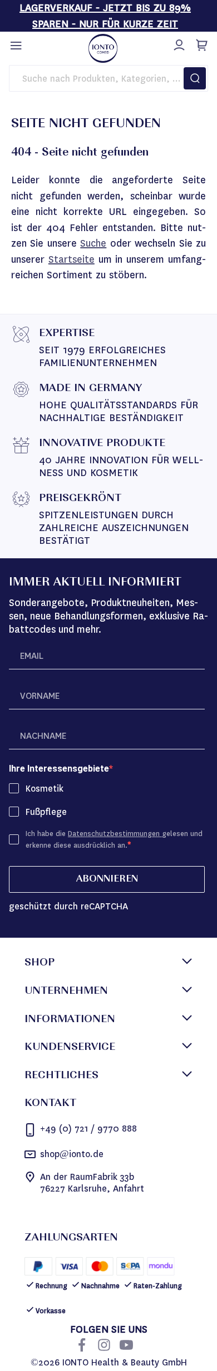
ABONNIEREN (107, 879)
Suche (93, 243)
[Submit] (195, 78)
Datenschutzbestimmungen (115, 833)
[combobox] (108, 78)
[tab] (108, 964)
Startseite (71, 259)
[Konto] (177, 43)
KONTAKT (50, 1103)
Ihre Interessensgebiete (59, 768)
